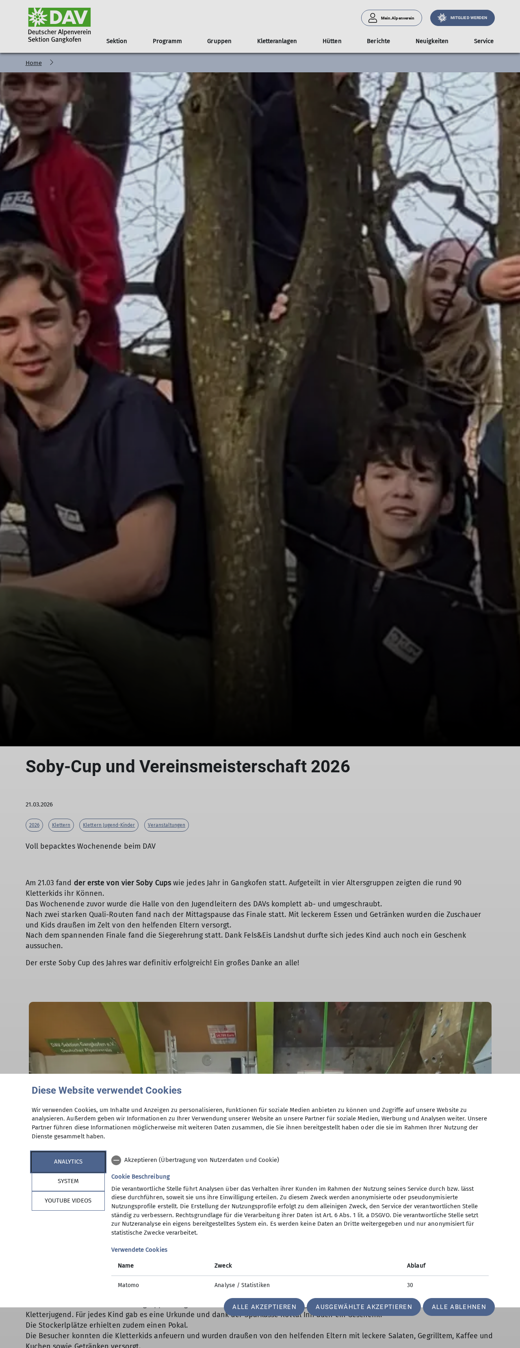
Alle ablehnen (459, 1307)
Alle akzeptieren (264, 1307)
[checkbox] (300, 1160)
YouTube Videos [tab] (68, 1200)
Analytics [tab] (68, 1161)
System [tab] (68, 1181)
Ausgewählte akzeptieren (364, 1307)
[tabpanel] (300, 1223)
